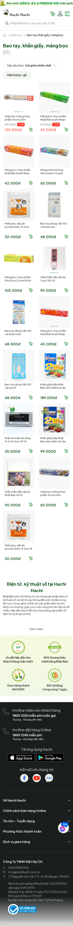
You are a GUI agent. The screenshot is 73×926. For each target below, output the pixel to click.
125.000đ (13, 129)
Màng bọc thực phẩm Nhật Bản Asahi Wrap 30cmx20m (53, 119)
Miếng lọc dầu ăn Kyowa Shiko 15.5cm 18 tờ (18, 548)
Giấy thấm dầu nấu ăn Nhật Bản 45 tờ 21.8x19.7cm (17, 495)
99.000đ (47, 451)
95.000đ (48, 290)
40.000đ (48, 344)
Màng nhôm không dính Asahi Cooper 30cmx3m (51, 173)
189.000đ (48, 397)
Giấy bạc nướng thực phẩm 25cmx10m (53, 493)
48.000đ (48, 236)
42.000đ (12, 183)
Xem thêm (36, 629)
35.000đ (12, 451)
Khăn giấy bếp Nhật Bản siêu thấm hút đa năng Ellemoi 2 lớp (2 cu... (52, 443)
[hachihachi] (36, 3)
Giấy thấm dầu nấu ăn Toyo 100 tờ (53, 279)
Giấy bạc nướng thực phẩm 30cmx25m (17, 118)
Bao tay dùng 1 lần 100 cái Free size (53, 225)
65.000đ (48, 183)
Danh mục (16, 35)
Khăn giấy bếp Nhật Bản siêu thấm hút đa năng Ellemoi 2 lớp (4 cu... (52, 389)
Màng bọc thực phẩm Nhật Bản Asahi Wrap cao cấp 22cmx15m (53, 334)
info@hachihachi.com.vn (24, 872)
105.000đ (13, 290)
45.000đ (48, 129)
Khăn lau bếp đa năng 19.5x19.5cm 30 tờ (18, 439)
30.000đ (12, 236)
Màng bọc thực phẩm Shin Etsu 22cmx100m (18, 279)
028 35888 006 (18, 867)
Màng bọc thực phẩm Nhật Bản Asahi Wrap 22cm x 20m (18, 173)
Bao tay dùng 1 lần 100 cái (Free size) (18, 332)
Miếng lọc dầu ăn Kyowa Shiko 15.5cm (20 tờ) (17, 227)
